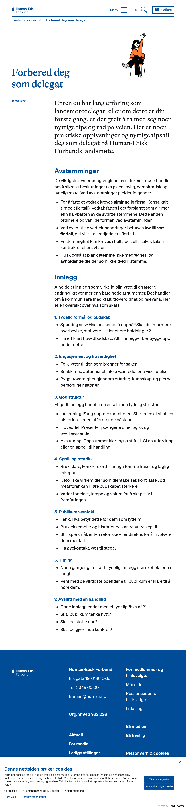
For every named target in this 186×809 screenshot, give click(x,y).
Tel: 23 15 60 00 (84, 687)
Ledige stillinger (84, 752)
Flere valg (10, 796)
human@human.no (87, 696)
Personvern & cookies (147, 753)
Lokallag (134, 708)
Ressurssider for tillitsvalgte (142, 696)
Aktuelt (76, 734)
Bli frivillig (135, 735)
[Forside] (24, 9)
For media (78, 744)
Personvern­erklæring (34, 796)
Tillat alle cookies (159, 779)
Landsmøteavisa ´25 (27, 20)
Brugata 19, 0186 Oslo (89, 678)
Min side (134, 684)
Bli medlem (137, 726)
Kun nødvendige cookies (159, 786)
